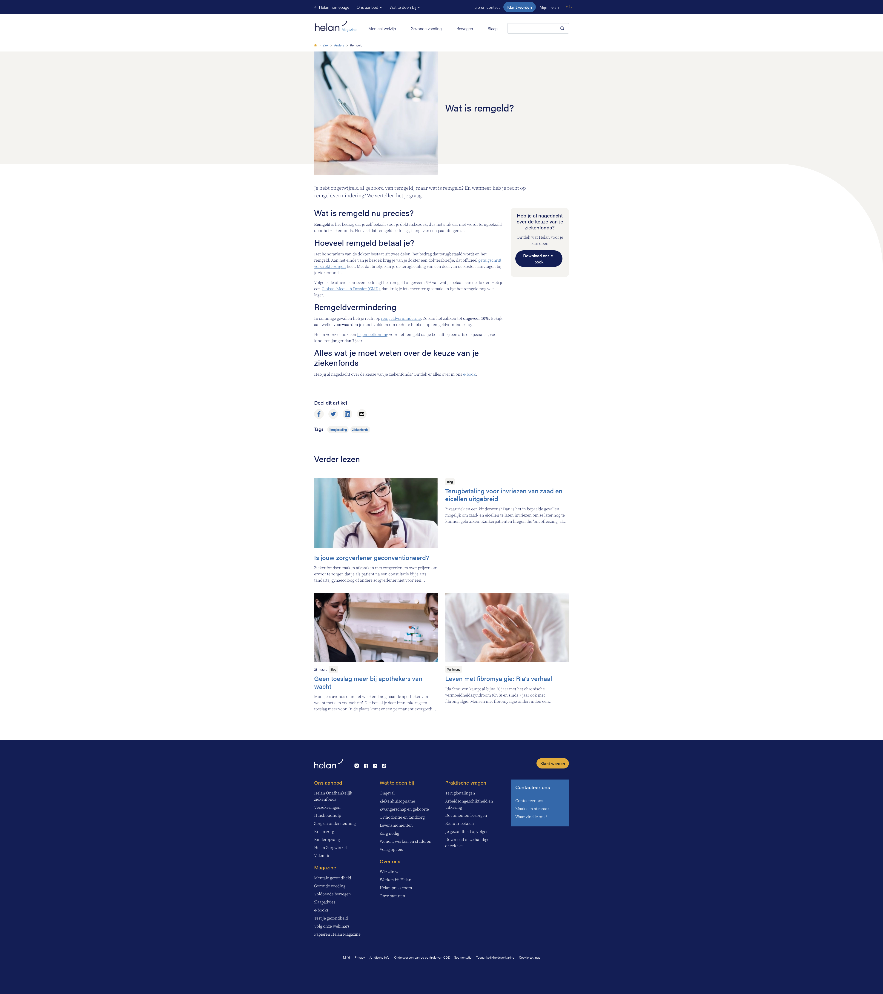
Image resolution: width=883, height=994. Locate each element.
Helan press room (396, 888)
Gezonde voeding (426, 28)
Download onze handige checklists (467, 842)
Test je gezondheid (331, 918)
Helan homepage (333, 7)
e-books (321, 910)
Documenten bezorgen (466, 815)
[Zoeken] (562, 28)
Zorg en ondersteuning (335, 823)
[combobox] (538, 28)
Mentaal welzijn (382, 28)
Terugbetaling (338, 429)
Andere (339, 45)
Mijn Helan (549, 7)
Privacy (360, 957)
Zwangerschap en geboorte (404, 809)
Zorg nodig (389, 833)
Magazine (325, 867)
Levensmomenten (396, 825)
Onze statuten (392, 896)
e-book (469, 374)
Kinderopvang (327, 839)
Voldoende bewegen (332, 894)
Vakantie (322, 855)
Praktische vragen (465, 782)
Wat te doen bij (403, 7)
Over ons (390, 861)
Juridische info (380, 957)
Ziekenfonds (360, 429)
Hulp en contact (485, 7)
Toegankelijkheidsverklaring (495, 957)
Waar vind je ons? (531, 817)
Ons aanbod (368, 7)
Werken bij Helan (395, 880)
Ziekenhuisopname (397, 801)
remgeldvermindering (401, 318)
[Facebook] (319, 414)
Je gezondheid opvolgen (467, 831)
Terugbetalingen (460, 793)
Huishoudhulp (327, 815)
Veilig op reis (391, 849)
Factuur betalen (459, 823)
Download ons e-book (539, 259)
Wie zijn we (390, 871)
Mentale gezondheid (332, 878)
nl (568, 7)
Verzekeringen (327, 807)
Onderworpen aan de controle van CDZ (422, 957)
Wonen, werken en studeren (405, 841)
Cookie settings (529, 957)
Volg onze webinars (332, 926)
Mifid (346, 957)
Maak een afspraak (532, 808)
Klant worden (519, 7)
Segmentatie (462, 957)
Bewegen (464, 28)
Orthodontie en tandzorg (402, 817)
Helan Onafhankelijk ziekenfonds (333, 796)
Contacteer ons (532, 787)
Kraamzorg (324, 831)
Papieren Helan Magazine (337, 934)
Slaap (493, 28)
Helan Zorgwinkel (330, 847)
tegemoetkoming (372, 334)
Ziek (325, 45)
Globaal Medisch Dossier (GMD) (351, 288)
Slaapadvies (324, 902)
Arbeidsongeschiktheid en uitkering (469, 804)
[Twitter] (333, 414)
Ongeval (387, 793)
